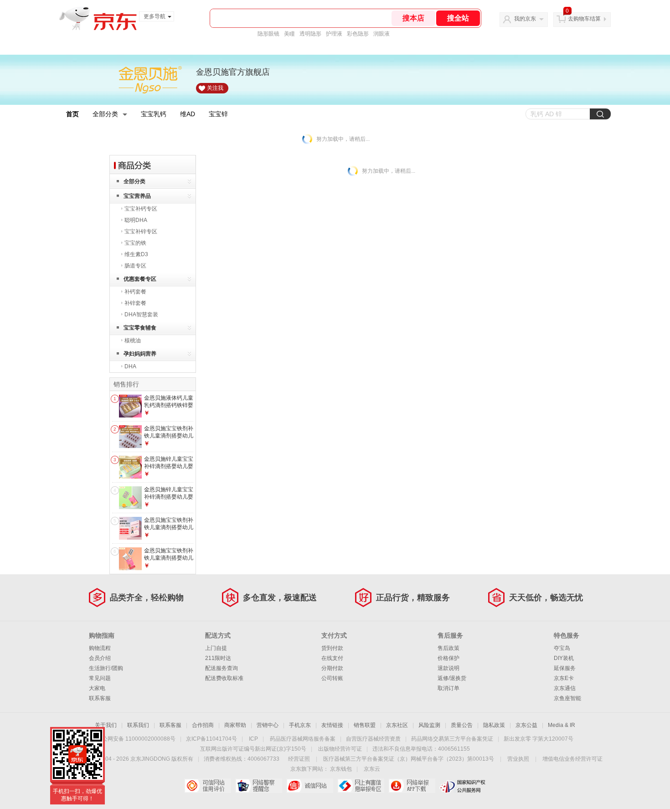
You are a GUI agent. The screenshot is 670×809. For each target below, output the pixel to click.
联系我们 (138, 725)
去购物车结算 (584, 18)
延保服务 (565, 668)
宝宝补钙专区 (140, 209)
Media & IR (561, 725)
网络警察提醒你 (258, 785)
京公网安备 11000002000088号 (136, 739)
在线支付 (332, 658)
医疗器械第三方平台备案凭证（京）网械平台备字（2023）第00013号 (408, 759)
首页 (72, 114)
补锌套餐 (135, 303)
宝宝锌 (218, 114)
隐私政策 (494, 725)
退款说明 (448, 668)
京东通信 (565, 688)
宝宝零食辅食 (140, 328)
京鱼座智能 (567, 698)
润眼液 (381, 34)
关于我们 (106, 725)
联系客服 (100, 698)
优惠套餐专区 (140, 279)
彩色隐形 (358, 34)
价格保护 (448, 658)
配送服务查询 (221, 668)
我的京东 (525, 18)
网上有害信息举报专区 (360, 785)
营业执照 (518, 759)
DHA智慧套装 (141, 314)
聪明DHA (135, 220)
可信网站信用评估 (207, 785)
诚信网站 (309, 785)
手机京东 (300, 725)
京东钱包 (341, 769)
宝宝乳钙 (153, 114)
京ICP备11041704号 (211, 739)
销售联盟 (365, 725)
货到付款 (332, 648)
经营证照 (299, 759)
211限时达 (218, 658)
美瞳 (289, 34)
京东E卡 (564, 678)
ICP (253, 739)
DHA (130, 366)
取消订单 (448, 688)
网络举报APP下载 (411, 785)
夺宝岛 (562, 648)
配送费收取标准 (224, 678)
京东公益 (526, 725)
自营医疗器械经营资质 (373, 739)
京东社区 (397, 725)
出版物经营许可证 (340, 749)
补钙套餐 (135, 292)
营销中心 (267, 725)
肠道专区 (135, 266)
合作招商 (203, 725)
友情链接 (332, 725)
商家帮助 (235, 725)
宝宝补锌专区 (140, 231)
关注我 (215, 88)
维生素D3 (136, 254)
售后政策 (448, 648)
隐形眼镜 (268, 34)
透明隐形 (310, 34)
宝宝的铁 (135, 243)
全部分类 (105, 114)
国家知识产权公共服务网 (462, 785)
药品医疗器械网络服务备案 (302, 739)
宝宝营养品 (137, 196)
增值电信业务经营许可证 (572, 759)
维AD (187, 114)
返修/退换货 (452, 678)
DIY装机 (564, 658)
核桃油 (132, 340)
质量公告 (462, 725)
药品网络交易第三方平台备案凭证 (452, 739)
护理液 (334, 34)
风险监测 (429, 725)
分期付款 (332, 668)
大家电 (97, 688)
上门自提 (216, 648)
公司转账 (332, 678)
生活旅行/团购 (106, 668)
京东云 (372, 769)
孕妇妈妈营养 (140, 353)
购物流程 (100, 648)
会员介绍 (100, 658)
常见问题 (100, 678)
